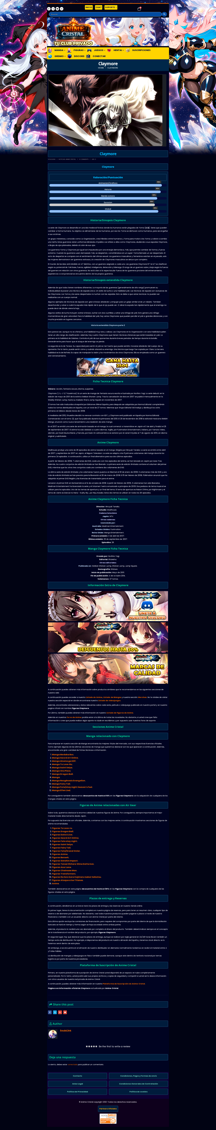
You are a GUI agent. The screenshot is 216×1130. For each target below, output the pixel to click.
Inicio (89, 7)
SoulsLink (52, 159)
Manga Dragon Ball (62, 774)
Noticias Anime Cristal (67, 159)
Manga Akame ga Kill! (64, 761)
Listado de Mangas (112, 697)
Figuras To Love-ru (62, 828)
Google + (60, 1012)
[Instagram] (61, 9)
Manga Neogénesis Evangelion (68, 780)
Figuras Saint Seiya (62, 844)
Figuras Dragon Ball (62, 831)
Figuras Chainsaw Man (64, 870)
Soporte (110, 7)
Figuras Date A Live (62, 834)
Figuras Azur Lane (61, 867)
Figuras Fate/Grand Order (66, 851)
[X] (53, 9)
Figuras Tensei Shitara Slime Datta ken (73, 864)
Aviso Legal (77, 1084)
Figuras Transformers (63, 873)
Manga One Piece (61, 770)
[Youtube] (57, 9)
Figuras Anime (60, 854)
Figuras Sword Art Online (65, 838)
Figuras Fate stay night (64, 841)
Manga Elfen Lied (61, 790)
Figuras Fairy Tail (61, 847)
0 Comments (84, 159)
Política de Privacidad (77, 1091)
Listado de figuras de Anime (119, 713)
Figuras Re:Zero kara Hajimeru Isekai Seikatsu (76, 877)
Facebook (50, 1012)
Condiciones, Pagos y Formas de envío (138, 1076)
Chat (99, 7)
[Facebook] (49, 9)
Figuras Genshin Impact (65, 860)
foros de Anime (74, 717)
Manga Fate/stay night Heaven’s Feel (72, 787)
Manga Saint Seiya (62, 767)
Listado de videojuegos (109, 700)
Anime (55, 883)
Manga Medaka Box (62, 754)
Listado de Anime (94, 697)
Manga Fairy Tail (61, 783)
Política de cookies (139, 1091)
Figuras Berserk (60, 857)
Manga (56, 777)
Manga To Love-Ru (62, 764)
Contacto (77, 1076)
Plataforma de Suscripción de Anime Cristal (124, 984)
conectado (73, 1064)
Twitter (55, 1012)
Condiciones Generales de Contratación (138, 1084)
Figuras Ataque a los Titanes (67, 880)
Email (65, 1012)
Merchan (142, 697)
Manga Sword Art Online (65, 757)
